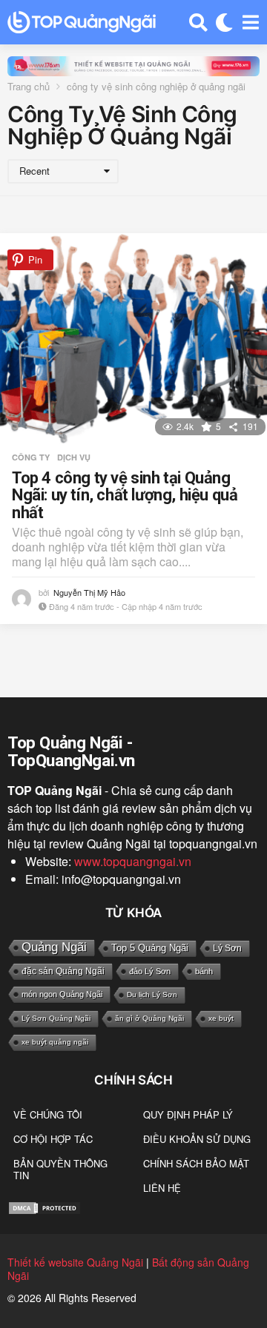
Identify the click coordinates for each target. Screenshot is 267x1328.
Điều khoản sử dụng (197, 1139)
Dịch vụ (73, 457)
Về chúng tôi (47, 1114)
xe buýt (221, 1018)
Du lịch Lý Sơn (152, 994)
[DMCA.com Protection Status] (44, 1206)
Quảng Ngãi (54, 947)
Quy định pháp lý (188, 1114)
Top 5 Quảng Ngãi (149, 947)
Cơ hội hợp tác (53, 1139)
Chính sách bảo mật (196, 1163)
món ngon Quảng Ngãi (62, 994)
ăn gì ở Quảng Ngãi (149, 1018)
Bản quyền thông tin (60, 1169)
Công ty (31, 457)
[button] (198, 22)
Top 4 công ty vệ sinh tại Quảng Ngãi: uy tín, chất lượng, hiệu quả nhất (124, 495)
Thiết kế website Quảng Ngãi (75, 1262)
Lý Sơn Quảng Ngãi (56, 1018)
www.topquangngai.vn (132, 861)
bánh (204, 971)
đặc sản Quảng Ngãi (63, 971)
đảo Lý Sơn (150, 971)
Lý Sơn (227, 948)
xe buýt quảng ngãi (55, 1042)
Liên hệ (162, 1188)
